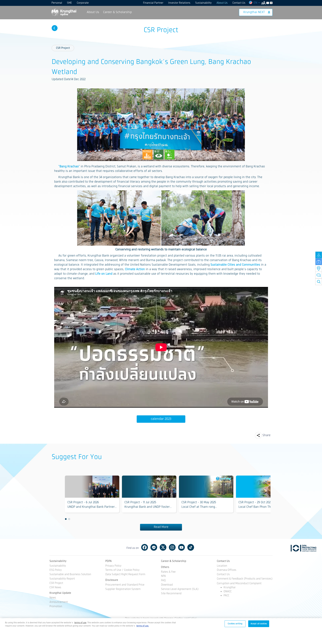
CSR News (55, 587)
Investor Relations (179, 3)
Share (266, 435)
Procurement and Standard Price (124, 585)
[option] (92, 494)
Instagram (172, 547)
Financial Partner (153, 3)
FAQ (163, 580)
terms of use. (142, 625)
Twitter (163, 547)
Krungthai (229, 587)
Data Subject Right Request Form (125, 574)
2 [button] (69, 519)
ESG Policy (55, 570)
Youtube (181, 547)
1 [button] (66, 519)
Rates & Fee (168, 572)
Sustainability (203, 3)
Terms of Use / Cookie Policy (122, 570)
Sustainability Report (62, 579)
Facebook (144, 547)
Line (153, 547)
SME (69, 3)
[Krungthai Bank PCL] (63, 12)
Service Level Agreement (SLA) (180, 589)
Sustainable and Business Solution (70, 574)
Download (167, 585)
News (52, 598)
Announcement (58, 602)
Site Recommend (171, 593)
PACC (226, 595)
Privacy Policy (113, 566)
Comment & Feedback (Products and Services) (245, 579)
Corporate (83, 3)
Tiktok (190, 547)
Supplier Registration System (123, 589)
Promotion (55, 606)
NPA (163, 576)
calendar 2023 (161, 419)
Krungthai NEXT (254, 12)
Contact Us (238, 3)
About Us (222, 3)
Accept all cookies (259, 623)
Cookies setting (235, 623)
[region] (161, 623)
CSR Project (63, 48)
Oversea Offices (226, 570)
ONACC (228, 591)
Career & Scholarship (117, 12)
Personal (56, 3)
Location (222, 566)
